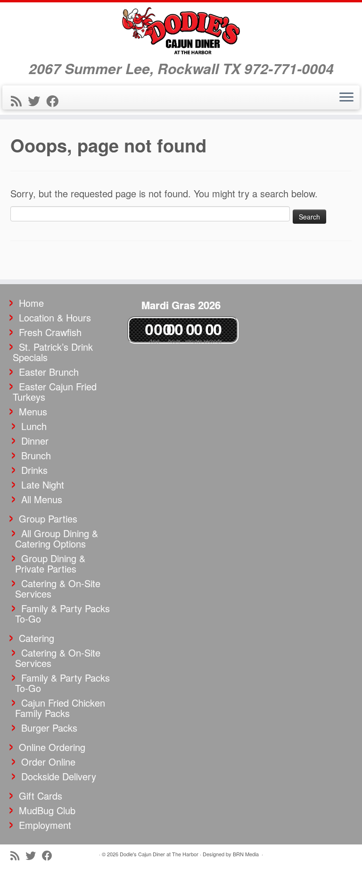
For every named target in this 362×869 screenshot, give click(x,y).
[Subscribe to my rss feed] (19, 100)
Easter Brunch (49, 372)
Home (31, 303)
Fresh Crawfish (50, 332)
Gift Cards (40, 795)
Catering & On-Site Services (57, 588)
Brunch (36, 455)
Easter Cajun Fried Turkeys (55, 392)
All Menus (41, 499)
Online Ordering (52, 747)
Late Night (42, 484)
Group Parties (48, 518)
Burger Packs (49, 727)
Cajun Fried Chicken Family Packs (60, 708)
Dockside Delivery (58, 776)
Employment (45, 825)
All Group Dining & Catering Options (56, 538)
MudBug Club (47, 810)
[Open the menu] (346, 98)
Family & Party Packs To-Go (62, 613)
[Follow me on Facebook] (55, 100)
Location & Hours (55, 317)
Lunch (34, 426)
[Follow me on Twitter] (37, 100)
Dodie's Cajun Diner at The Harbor (159, 854)
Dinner (35, 440)
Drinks (34, 470)
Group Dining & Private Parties (50, 563)
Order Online (48, 761)
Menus (33, 411)
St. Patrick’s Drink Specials (53, 352)
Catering (36, 638)
